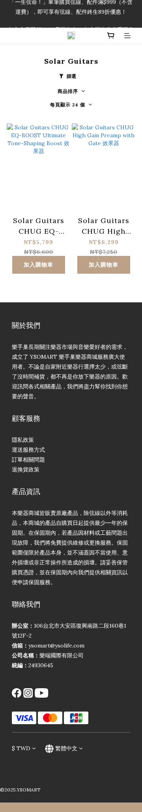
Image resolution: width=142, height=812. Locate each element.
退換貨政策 (25, 469)
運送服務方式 (28, 449)
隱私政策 (23, 439)
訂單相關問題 (28, 459)
